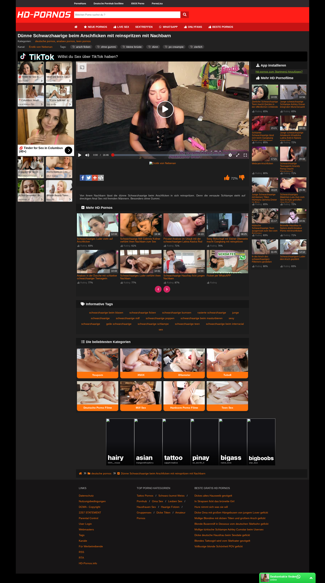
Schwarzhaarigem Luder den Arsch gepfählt (292, 257)
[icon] (75, 27)
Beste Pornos (222, 26)
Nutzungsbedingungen (92, 501)
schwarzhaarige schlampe (153, 323)
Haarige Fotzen (170, 506)
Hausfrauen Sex (146, 506)
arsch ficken (82, 46)
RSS (81, 551)
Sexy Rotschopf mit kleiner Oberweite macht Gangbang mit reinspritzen (227, 240)
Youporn (97, 374)
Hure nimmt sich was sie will (211, 506)
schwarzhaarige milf (128, 318)
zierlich (197, 46)
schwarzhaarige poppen (160, 318)
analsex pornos (66, 41)
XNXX (140, 374)
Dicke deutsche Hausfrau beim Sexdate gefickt (222, 535)
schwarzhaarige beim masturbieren (201, 318)
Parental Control (88, 518)
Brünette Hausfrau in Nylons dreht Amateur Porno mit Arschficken (291, 228)
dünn (154, 46)
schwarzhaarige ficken (142, 312)
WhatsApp (170, 26)
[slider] (93, 143)
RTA (81, 557)
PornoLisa (157, 3)
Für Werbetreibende (91, 546)
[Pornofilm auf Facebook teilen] (83, 178)
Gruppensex (144, 512)
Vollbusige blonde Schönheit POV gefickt (218, 546)
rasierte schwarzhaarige (211, 312)
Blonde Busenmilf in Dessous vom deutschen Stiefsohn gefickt (231, 523)
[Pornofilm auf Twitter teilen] (89, 178)
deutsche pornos (45, 41)
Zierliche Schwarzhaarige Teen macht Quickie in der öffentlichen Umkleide (265, 104)
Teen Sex (227, 407)
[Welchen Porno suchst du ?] (184, 14)
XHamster (184, 374)
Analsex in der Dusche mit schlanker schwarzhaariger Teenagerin (97, 277)
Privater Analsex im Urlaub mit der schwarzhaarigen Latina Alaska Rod (182, 240)
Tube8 (227, 374)
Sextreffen (144, 26)
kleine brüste (134, 46)
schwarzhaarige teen (187, 323)
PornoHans (80, 3)
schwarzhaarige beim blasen (106, 312)
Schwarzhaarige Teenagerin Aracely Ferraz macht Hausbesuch (290, 167)
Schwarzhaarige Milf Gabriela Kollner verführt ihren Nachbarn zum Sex (140, 240)
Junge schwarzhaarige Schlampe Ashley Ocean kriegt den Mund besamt (292, 104)
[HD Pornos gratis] (44, 21)
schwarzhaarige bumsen (176, 312)
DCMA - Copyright (89, 506)
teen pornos (83, 41)
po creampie (176, 46)
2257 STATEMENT (90, 512)
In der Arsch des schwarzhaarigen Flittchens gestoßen (262, 259)
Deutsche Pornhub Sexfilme (109, 3)
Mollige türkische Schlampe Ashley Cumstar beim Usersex (228, 529)
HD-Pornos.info (88, 563)
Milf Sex (141, 407)
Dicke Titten (163, 512)
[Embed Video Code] (101, 178)
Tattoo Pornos (145, 495)
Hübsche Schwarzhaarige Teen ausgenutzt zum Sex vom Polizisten (264, 229)
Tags (81, 535)
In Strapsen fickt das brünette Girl (214, 501)
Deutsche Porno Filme (98, 407)
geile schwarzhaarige (118, 323)
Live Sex (123, 26)
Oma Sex (157, 501)
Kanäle (83, 540)
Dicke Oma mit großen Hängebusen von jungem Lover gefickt (231, 512)
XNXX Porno (137, 3)
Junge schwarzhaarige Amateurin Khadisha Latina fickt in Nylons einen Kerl (291, 136)
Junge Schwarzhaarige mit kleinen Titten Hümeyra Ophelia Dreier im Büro (264, 198)
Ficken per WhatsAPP (219, 275)
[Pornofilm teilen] (95, 178)
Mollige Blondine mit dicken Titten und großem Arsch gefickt (229, 518)
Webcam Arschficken (262, 163)
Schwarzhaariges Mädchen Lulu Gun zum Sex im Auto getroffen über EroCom (292, 198)
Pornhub (142, 501)
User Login (85, 523)
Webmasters (86, 529)
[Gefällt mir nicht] (241, 178)
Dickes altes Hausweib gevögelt (213, 495)
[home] (81, 473)
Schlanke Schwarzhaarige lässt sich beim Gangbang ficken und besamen (263, 136)
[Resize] (237, 155)
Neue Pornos (97, 26)
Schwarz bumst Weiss (171, 495)
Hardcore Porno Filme (184, 407)
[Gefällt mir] (226, 178)
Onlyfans (194, 26)
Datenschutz (86, 495)
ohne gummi (108, 46)
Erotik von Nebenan (40, 46)
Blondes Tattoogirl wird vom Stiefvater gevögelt (222, 540)
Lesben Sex (175, 501)
